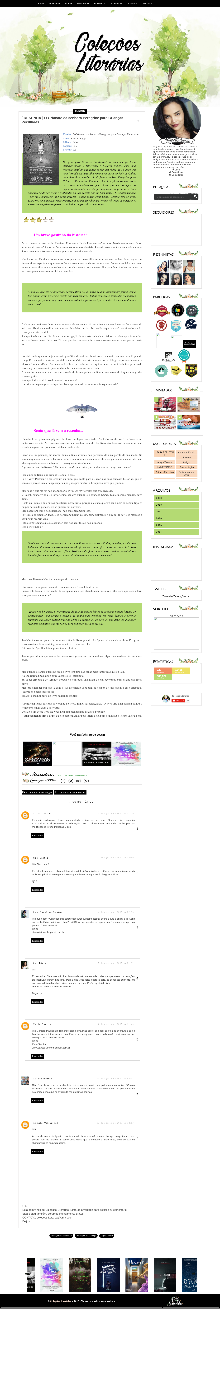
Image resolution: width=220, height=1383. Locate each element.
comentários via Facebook (72, 792)
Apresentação (187, 467)
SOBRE (68, 3)
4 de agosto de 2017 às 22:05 (116, 912)
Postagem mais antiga (86, 1236)
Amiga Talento (164, 462)
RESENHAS (54, 3)
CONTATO (147, 3)
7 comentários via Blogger (39, 792)
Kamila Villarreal (45, 1123)
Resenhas (81, 775)
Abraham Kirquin (186, 452)
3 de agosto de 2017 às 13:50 (116, 858)
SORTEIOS (116, 3)
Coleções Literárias (60, 1301)
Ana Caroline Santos (48, 912)
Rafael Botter (42, 1078)
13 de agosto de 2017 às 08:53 (115, 1078)
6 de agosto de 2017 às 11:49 (116, 1024)
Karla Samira (42, 1024)
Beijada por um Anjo (186, 473)
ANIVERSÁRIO (164, 467)
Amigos (187, 462)
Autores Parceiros (165, 472)
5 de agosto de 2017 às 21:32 (116, 963)
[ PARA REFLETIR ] (164, 453)
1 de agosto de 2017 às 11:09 (116, 813)
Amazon (186, 457)
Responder (37, 835)
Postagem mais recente (61, 1236)
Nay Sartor (40, 857)
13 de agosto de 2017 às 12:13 (115, 1123)
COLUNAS (132, 3)
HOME (41, 3)
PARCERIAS (83, 3)
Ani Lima (39, 963)
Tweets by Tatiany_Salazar (176, 596)
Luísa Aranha (42, 813)
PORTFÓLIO (100, 3)
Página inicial (107, 1236)
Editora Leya (65, 775)
